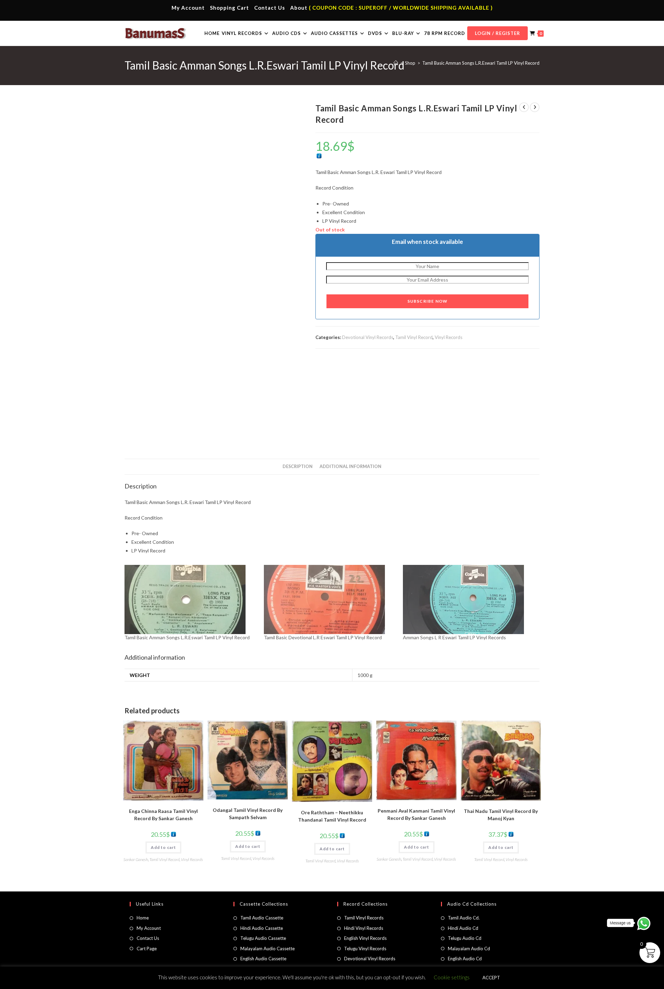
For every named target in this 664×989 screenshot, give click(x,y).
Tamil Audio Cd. (464, 918)
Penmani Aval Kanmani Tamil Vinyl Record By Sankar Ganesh (416, 814)
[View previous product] (524, 107)
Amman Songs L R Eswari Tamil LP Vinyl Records (454, 637)
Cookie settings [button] (452, 977)
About (298, 7)
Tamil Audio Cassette (261, 918)
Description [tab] (298, 466)
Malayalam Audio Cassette (267, 948)
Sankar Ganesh (135, 859)
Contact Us (269, 7)
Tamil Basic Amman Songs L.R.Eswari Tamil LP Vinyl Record (481, 63)
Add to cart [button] (163, 847)
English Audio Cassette (263, 958)
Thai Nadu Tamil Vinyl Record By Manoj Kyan (501, 814)
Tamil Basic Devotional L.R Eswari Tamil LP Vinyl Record (323, 637)
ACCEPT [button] (491, 977)
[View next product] (535, 107)
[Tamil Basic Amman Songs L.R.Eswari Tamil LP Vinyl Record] (190, 599)
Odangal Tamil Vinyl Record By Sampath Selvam (248, 813)
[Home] (396, 63)
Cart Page (147, 948)
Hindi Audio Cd (463, 928)
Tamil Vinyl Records (364, 918)
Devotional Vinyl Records (367, 337)
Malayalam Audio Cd (469, 948)
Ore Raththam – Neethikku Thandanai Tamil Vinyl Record (332, 816)
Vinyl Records (448, 337)
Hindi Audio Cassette (261, 928)
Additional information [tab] (350, 466)
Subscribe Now (427, 301)
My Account (188, 7)
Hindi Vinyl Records (363, 928)
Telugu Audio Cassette (263, 938)
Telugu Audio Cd (464, 938)
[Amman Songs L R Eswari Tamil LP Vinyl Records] (469, 599)
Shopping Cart (229, 7)
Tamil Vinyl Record (414, 337)
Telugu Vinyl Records (365, 948)
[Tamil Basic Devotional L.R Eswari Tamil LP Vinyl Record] (330, 599)
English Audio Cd (465, 958)
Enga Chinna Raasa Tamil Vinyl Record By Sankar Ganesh (163, 814)
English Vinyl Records (365, 938)
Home (143, 918)
